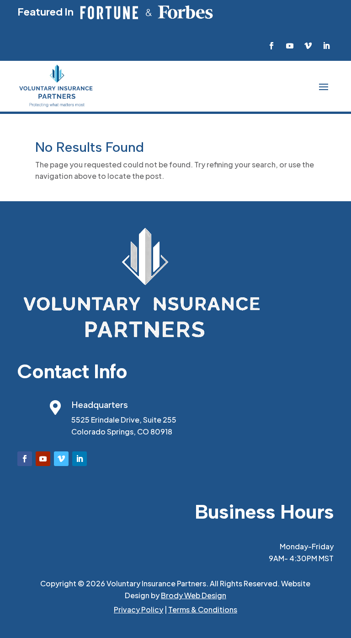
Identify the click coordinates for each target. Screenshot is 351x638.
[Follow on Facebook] (271, 45)
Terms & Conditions (202, 609)
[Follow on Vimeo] (308, 45)
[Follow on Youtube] (289, 45)
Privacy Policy (138, 609)
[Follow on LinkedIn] (326, 45)
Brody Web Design (193, 595)
